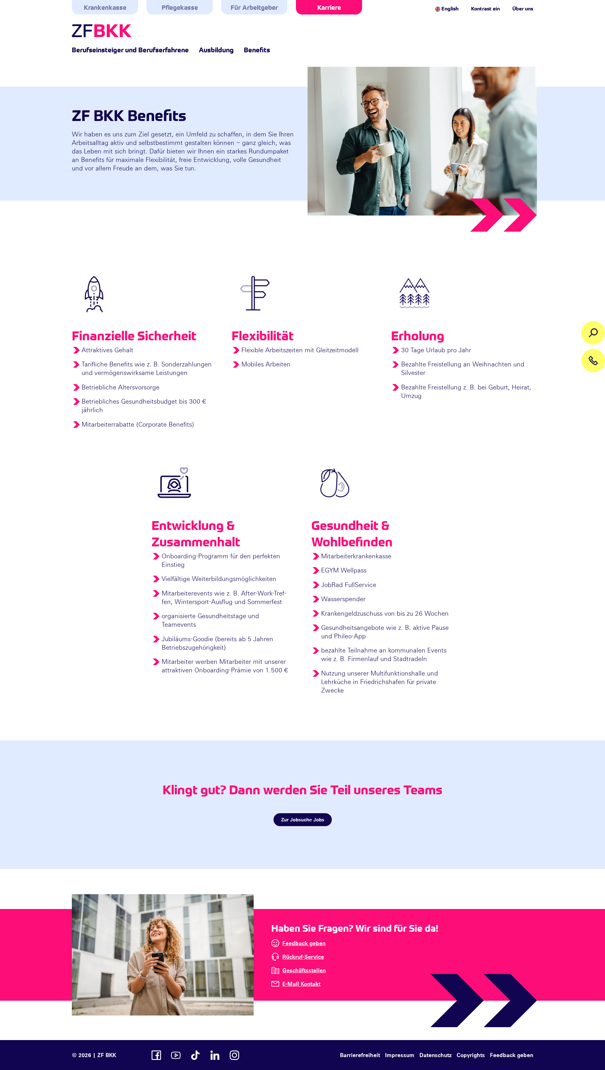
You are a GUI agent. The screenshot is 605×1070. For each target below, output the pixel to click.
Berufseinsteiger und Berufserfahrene (130, 49)
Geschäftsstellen (304, 970)
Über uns (522, 8)
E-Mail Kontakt (301, 983)
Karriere (329, 7)
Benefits (257, 49)
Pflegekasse (180, 7)
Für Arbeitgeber (254, 7)
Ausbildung (216, 49)
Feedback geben (304, 943)
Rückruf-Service (303, 956)
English (449, 8)
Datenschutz (435, 1054)
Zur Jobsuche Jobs (302, 819)
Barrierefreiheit (360, 1054)
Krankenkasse (105, 7)
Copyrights (471, 1054)
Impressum (399, 1054)
